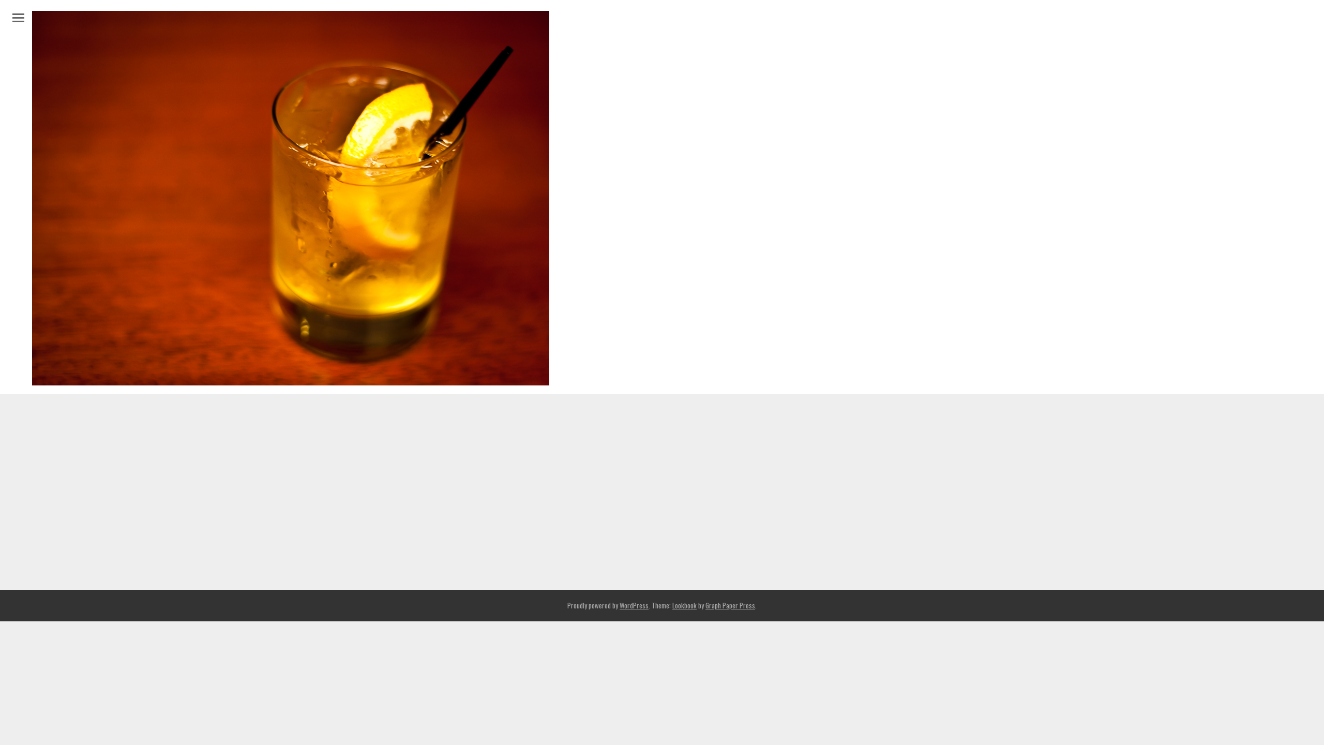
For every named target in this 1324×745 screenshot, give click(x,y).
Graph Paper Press (730, 605)
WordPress (634, 605)
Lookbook (684, 605)
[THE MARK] (290, 379)
